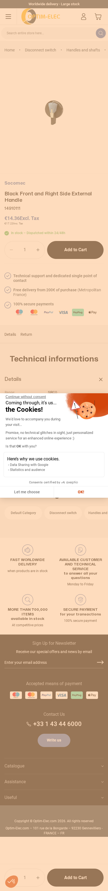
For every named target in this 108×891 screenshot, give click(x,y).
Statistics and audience (27, 470)
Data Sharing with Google (29, 465)
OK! (81, 492)
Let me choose (27, 492)
